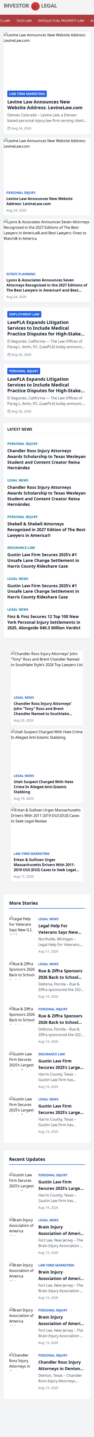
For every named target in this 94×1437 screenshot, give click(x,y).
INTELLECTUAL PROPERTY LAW (61, 20)
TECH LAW (24, 20)
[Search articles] (88, 6)
